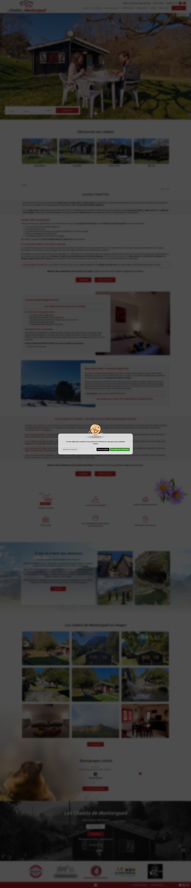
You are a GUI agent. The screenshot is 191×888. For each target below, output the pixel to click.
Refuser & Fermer (70, 449)
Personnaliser (103, 449)
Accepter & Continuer (120, 449)
